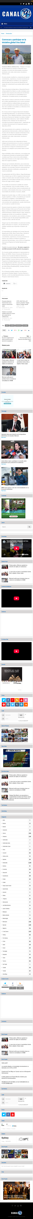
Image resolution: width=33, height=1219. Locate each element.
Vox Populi (5, 964)
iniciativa (12, 325)
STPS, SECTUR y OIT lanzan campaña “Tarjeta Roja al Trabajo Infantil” (22, 303)
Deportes (4, 859)
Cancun (4, 833)
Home (2, 33)
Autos (4, 820)
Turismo (4, 961)
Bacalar (4, 823)
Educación (5, 872)
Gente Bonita (5, 889)
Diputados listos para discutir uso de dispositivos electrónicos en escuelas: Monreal (13, 435)
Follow (15, 1125)
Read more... (4, 437)
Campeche (5, 830)
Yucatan (4, 971)
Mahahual (5, 912)
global (7, 325)
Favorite (13, 1128)
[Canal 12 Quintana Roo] (16, 13)
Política (4, 935)
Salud (4, 944)
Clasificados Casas (6, 846)
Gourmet (4, 892)
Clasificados (5, 840)
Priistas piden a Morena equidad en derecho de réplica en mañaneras (8, 362)
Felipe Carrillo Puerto (7, 885)
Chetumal (4, 836)
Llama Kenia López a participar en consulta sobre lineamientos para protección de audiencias (14, 461)
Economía (5, 869)
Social (4, 948)
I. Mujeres (5, 899)
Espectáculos (5, 876)
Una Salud (25, 325)
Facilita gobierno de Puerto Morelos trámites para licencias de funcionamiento (14, 1077)
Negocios (4, 928)
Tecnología (5, 951)
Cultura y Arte (5, 856)
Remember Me (21, 717)
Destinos (4, 866)
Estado (4, 879)
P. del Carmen (5, 931)
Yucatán (4, 967)
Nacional (4, 925)
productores (18, 325)
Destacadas (9, 33)
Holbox (4, 895)
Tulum (4, 958)
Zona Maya (5, 974)
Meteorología (5, 918)
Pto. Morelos (5, 938)
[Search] (29, 527)
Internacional (5, 902)
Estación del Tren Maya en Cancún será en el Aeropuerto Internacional (15, 764)
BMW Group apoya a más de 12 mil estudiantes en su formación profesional (15, 488)
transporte (5, 954)
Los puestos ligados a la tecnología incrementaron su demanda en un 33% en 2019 (15, 1067)
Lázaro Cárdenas (6, 908)
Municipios (5, 921)
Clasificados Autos (6, 843)
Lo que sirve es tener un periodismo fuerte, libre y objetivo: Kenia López (23, 362)
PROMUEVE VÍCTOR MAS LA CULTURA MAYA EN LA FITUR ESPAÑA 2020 (15, 1082)
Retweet (8, 1128)
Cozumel (4, 853)
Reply (4, 1128)
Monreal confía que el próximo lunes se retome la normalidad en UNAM (9, 378)
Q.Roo (4, 941)
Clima (4, 849)
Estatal (4, 882)
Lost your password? (23, 720)
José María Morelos (7, 905)
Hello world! (5, 1063)
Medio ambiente (6, 915)
